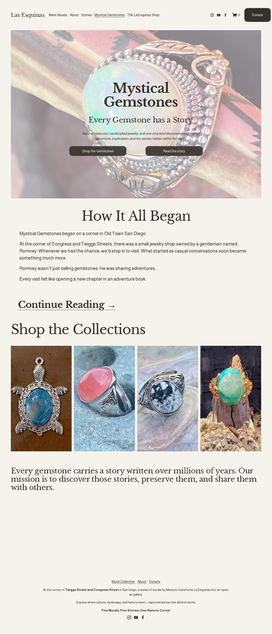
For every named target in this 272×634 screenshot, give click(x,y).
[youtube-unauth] (219, 15)
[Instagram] (212, 15)
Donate (257, 15)
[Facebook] (225, 15)
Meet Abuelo (58, 15)
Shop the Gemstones (98, 151)
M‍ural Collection (123, 581)
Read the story (174, 151)
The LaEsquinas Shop (143, 15)
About (141, 581)
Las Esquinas (27, 15)
